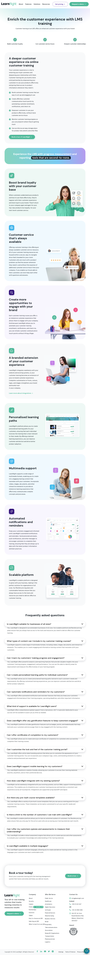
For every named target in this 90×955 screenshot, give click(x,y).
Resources (46, 4)
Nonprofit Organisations (52, 933)
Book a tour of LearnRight (21, 137)
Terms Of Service (70, 952)
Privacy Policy (81, 952)
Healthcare (48, 901)
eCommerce (48, 904)
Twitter (49, 952)
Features (28, 4)
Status (35, 907)
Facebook (37, 952)
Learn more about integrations (20, 393)
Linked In (41, 952)
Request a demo (78, 4)
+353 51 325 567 (76, 904)
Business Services (50, 919)
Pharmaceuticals (50, 939)
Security (31, 901)
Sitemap (60, 952)
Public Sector (49, 898)
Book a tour (72, 876)
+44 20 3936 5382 (77, 910)
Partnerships (32, 910)
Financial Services (50, 913)
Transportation (49, 936)
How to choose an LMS (36, 918)
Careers (31, 904)
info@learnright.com (78, 898)
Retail (46, 922)
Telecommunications (51, 927)
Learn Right (9, 4)
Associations (49, 930)
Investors (31, 913)
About (21, 4)
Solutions (37, 4)
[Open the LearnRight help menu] (86, 951)
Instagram (53, 952)
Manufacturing (49, 916)
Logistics (47, 942)
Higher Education (50, 907)
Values (31, 915)
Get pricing (59, 4)
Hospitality (48, 924)
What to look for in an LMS (37, 924)
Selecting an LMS (34, 921)
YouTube (45, 952)
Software (48, 910)
